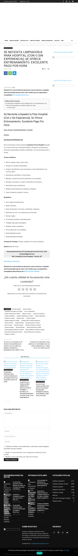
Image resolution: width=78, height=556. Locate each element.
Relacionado (12, 107)
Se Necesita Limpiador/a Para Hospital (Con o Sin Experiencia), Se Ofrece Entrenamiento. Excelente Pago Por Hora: (26, 104)
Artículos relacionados (12, 356)
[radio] (19, 289)
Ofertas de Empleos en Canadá (33, 325)
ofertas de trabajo (9, 327)
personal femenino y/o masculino (32, 332)
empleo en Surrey (26, 313)
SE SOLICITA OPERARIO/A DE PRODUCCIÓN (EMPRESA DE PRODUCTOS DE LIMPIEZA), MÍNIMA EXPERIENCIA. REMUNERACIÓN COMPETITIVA (14, 346)
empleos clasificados (10, 316)
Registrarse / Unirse (24, 1)
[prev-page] (5, 401)
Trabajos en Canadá (9, 334)
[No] (76, 552)
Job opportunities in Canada (33, 322)
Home (6, 40)
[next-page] (8, 401)
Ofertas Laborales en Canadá (34, 327)
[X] (69, 1)
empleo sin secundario (38, 313)
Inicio (5, 45)
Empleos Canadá (35, 40)
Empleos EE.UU (24, 40)
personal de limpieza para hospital (13, 332)
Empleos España (14, 40)
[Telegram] (14, 73)
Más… (62, 40)
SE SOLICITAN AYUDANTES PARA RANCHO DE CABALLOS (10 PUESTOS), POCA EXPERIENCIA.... (19, 485)
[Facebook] (63, 1)
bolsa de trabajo (27, 309)
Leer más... (66, 550)
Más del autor (25, 356)
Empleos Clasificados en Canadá (25, 316)
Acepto (39, 553)
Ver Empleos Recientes (21, 95)
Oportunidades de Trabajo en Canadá (34, 329)
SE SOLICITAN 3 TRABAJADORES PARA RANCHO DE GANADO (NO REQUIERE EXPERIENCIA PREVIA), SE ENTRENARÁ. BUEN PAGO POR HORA (42, 389)
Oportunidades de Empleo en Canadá (14, 329)
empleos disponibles (40, 316)
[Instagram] (66, 1)
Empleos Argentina (47, 40)
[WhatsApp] (10, 73)
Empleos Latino (20, 318)
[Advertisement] (52, 7)
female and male (9, 322)
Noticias (56, 40)
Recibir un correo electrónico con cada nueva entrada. (22, 456)
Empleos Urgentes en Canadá (12, 320)
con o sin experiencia (29, 311)
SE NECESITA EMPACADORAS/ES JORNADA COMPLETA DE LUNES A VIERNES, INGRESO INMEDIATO (43, 495)
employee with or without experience (30, 320)
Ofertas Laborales (20, 327)
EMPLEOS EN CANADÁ (31, 271)
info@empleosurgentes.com (40, 543)
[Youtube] (72, 1)
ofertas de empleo (18, 325)
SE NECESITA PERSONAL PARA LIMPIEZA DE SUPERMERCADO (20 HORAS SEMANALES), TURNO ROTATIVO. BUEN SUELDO (39, 345)
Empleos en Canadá (9, 318)
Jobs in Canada (8, 325)
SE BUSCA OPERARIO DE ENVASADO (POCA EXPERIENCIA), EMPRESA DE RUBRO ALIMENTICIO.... (43, 507)
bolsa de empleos (16, 309)
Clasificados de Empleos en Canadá (13, 311)
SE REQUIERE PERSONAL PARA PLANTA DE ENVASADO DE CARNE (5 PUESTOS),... (19, 509)
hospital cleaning (19, 322)
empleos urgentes (30, 318)
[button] (72, 41)
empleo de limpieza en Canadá (12, 313)
